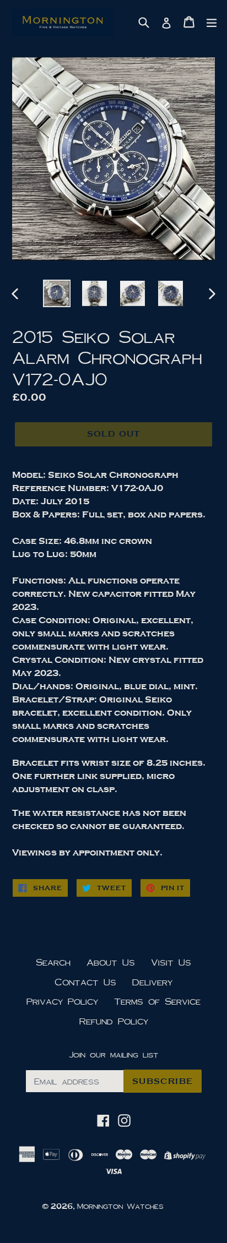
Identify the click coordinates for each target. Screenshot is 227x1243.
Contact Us (85, 981)
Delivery (152, 981)
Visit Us (171, 962)
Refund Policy (113, 1021)
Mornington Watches (120, 1206)
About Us (111, 962)
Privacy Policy (62, 1001)
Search (53, 962)
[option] (56, 293)
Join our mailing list (113, 1054)
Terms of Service (157, 1001)
